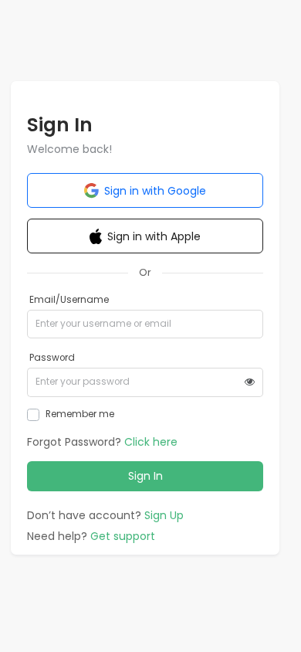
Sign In (145, 476)
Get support (122, 536)
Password (52, 357)
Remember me (80, 414)
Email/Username (69, 300)
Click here (151, 442)
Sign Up (164, 515)
